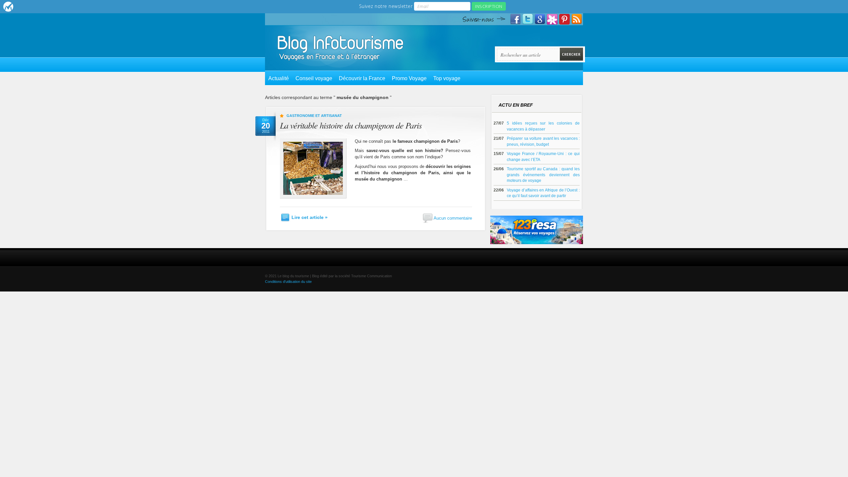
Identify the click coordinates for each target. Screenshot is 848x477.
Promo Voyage (409, 78)
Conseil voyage (313, 78)
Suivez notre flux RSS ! (576, 19)
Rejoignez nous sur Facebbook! (515, 19)
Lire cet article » (310, 217)
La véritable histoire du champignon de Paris (351, 125)
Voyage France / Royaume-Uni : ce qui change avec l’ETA (543, 156)
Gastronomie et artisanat (314, 116)
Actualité (278, 78)
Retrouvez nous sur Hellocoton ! (552, 19)
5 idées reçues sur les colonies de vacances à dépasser (543, 126)
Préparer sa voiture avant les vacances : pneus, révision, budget (543, 141)
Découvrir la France (362, 78)
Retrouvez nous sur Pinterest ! (564, 19)
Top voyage (446, 78)
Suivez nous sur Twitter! (527, 19)
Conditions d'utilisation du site (288, 282)
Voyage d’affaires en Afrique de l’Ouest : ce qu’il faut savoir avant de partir (543, 193)
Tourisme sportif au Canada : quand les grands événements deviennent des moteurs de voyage (543, 175)
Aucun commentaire (453, 217)
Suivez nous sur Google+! (540, 19)
